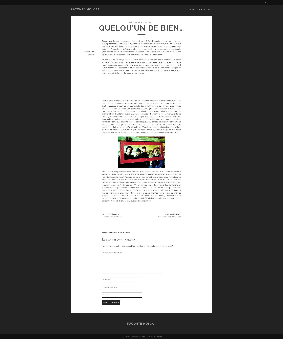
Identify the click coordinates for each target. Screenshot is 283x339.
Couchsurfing (195, 9)
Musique (149, 23)
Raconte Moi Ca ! (85, 9)
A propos (208, 9)
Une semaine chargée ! (112, 217)
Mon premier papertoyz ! (169, 217)
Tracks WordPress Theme (132, 336)
